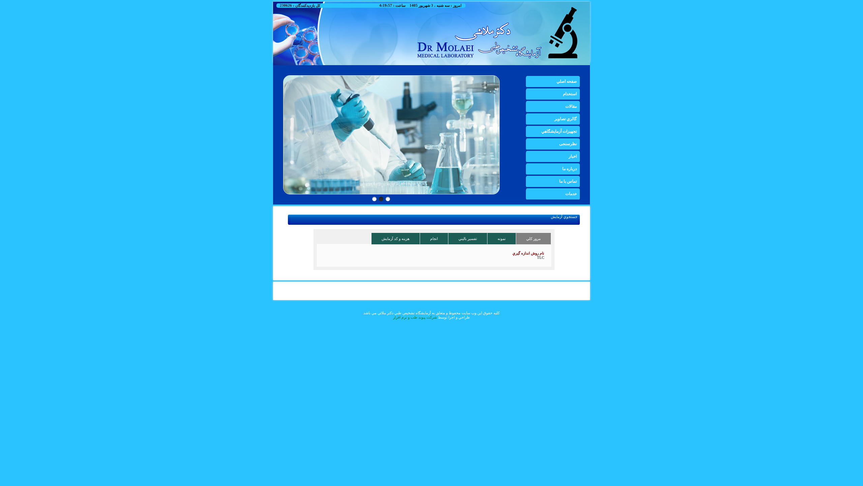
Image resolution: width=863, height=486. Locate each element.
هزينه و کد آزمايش (396, 239)
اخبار (573, 156)
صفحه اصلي (567, 81)
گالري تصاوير (566, 118)
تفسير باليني (467, 239)
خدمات (571, 193)
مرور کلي (533, 239)
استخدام (570, 93)
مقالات (571, 106)
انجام (434, 239)
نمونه (502, 239)
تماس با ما (568, 181)
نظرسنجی (568, 143)
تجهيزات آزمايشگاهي (559, 131)
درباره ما (569, 168)
